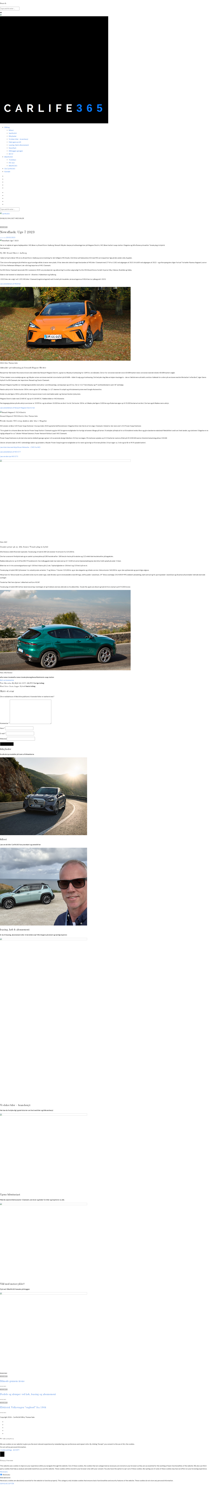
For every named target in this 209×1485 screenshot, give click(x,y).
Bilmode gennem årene (12, 1381)
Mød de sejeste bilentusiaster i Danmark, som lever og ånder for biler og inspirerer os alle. (32, 1200)
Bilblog (7, 127)
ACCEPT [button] (16, 1450)
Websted (3, 739)
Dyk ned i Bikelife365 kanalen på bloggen (15, 1289)
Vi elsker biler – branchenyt (18, 139)
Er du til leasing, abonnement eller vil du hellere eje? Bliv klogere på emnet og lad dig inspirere (33, 935)
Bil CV (11, 154)
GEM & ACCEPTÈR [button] (7, 1483)
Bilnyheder (13, 136)
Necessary (6, 1475)
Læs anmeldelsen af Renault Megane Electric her (17, 408)
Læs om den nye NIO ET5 (9, 456)
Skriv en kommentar (7, 680)
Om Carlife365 (9, 169)
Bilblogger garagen (16, 151)
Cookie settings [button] (6, 1450)
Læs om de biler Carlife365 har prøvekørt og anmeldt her (20, 845)
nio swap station (48, 677)
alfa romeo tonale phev (21, 677)
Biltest (11, 130)
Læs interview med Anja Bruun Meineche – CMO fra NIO (20, 447)
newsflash (36, 677)
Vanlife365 (13, 133)
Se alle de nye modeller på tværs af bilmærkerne (17, 754)
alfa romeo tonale (6, 677)
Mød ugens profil (15, 142)
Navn (2, 728)
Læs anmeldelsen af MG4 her (10, 284)
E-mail (3, 733)
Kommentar (4, 723)
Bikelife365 (13, 166)
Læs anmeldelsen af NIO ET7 (10, 452)
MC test (12, 163)
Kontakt (7, 172)
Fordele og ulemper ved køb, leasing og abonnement (28, 1394)
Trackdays (12, 160)
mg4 (31, 677)
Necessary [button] (4, 1472)
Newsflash (12, 148)
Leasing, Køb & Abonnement (19, 145)
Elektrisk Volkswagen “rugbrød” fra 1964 (23, 1407)
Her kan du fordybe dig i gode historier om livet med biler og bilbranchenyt (26, 1110)
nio (41, 677)
